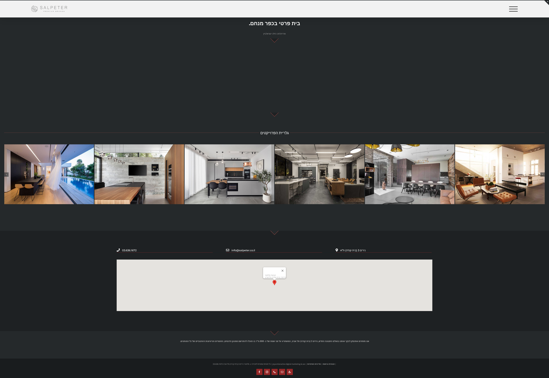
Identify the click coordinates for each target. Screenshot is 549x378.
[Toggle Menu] (513, 9)
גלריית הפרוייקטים (274, 133)
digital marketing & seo (295, 364)
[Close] (282, 270)
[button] (6, 174)
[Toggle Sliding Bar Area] (546, 2)
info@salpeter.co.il (243, 250)
